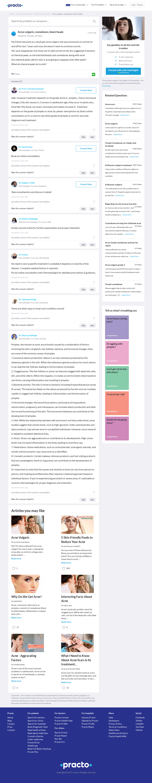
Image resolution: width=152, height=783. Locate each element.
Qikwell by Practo (90, 720)
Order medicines (35, 739)
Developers (114, 720)
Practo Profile (61, 723)
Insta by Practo (88, 717)
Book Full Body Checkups (39, 748)
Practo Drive (33, 742)
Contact (11, 730)
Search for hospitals (37, 723)
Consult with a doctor (24, 14)
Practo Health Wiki (117, 736)
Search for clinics (35, 720)
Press (9, 727)
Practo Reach (61, 735)
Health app (33, 745)
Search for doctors (36, 717)
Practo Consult (62, 717)
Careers (11, 723)
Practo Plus (33, 752)
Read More (125, 115)
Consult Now (86, 90)
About (10, 717)
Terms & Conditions (118, 727)
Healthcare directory (118, 733)
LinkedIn (140, 723)
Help (111, 717)
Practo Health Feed (63, 720)
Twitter (139, 720)
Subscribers (114, 730)
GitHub (139, 730)
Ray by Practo (61, 732)
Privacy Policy (115, 723)
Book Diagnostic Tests (38, 727)
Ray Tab (58, 738)
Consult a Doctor (35, 736)
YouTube (140, 727)
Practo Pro (60, 742)
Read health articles (37, 730)
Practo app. (106, 86)
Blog (9, 720)
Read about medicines (38, 733)
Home (11, 14)
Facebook (140, 717)
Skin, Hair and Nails (42, 14)
